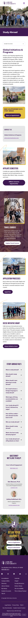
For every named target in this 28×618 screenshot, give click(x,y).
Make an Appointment (12, 115)
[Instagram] (8, 573)
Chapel (16, 581)
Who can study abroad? (12, 422)
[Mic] (26, 573)
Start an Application (14, 542)
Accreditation (5, 578)
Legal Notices (8, 605)
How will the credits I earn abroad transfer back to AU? (12, 415)
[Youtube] (20, 573)
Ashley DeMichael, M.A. (14, 499)
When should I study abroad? (12, 427)
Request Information (14, 547)
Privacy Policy (15, 605)
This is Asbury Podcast (20, 591)
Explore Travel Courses (12, 243)
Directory (3, 583)
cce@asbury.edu (14, 487)
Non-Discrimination (7, 608)
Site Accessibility (19, 588)
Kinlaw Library (18, 586)
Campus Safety (5, 581)
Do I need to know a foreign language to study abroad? (12, 391)
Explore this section (8, 43)
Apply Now (8, 292)
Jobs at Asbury (5, 586)
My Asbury (4, 588)
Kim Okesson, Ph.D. (14, 482)
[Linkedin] (14, 573)
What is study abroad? (12, 370)
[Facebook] (2, 573)
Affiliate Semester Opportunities (14, 182)
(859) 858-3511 (14, 468)
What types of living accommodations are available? (12, 399)
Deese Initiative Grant (11, 346)
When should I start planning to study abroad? (11, 382)
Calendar (17, 578)
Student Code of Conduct (19, 608)
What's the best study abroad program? (12, 433)
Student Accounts (6, 591)
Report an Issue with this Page (14, 611)
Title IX (3, 593)
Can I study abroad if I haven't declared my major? (12, 407)
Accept (24, 614)
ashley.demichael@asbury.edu (11, 138)
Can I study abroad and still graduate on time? (12, 440)
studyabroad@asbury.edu (14, 505)
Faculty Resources (19, 583)
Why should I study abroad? (11, 375)
